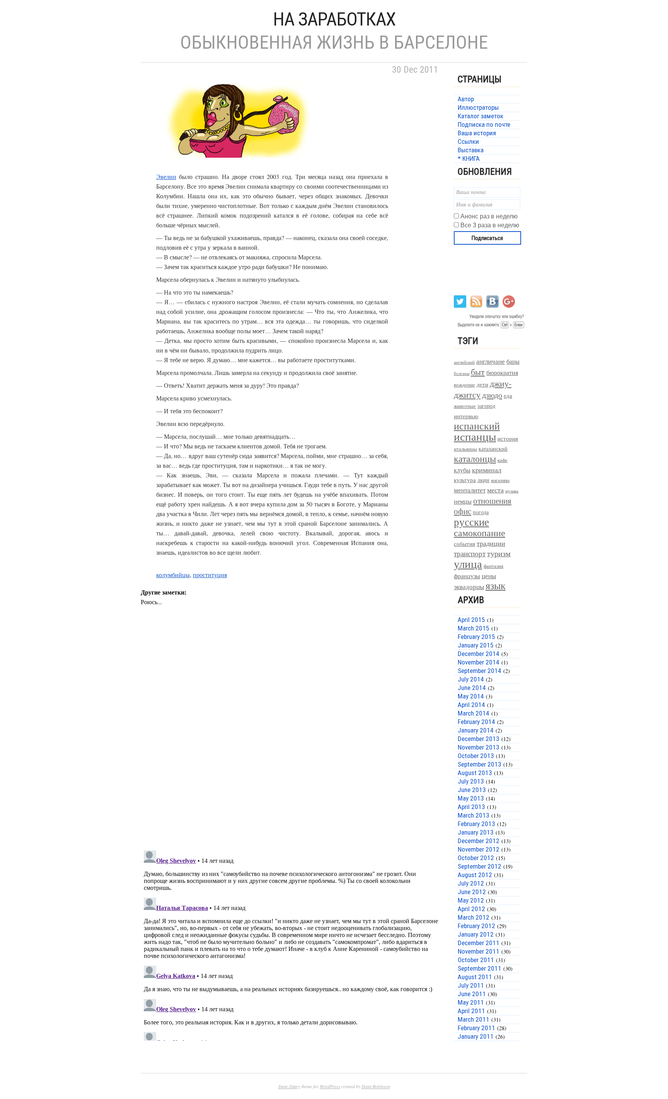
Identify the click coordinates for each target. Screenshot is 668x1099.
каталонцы (475, 458)
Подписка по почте (484, 124)
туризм (499, 553)
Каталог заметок (480, 116)
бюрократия (502, 372)
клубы (462, 470)
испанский (477, 425)
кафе (503, 460)
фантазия (493, 566)
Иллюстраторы (478, 107)
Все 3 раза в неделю (489, 225)
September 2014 (479, 671)
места (495, 490)
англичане (490, 361)
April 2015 (471, 620)
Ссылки (468, 141)
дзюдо (492, 395)
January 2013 (476, 832)
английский (464, 362)
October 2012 (476, 858)
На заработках (334, 19)
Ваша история (477, 133)
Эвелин (166, 176)
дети (482, 384)
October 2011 (476, 960)
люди (483, 480)
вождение (464, 385)
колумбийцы (173, 575)
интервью (466, 416)
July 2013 (471, 781)
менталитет (470, 490)
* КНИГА (469, 158)
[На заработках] (237, 167)
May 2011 (471, 1002)
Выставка (471, 150)
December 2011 (478, 943)
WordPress (330, 1086)
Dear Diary (289, 1086)
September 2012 (479, 866)
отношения (492, 500)
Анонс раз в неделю (489, 216)
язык (496, 585)
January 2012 (476, 934)
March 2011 (473, 1019)
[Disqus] (291, 743)
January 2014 (476, 730)
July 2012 (471, 883)
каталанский (493, 448)
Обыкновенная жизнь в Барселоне (334, 42)
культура (465, 480)
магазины (500, 480)
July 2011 (471, 985)
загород (486, 405)
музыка (511, 491)
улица (468, 563)
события (464, 543)
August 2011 (475, 977)
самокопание (479, 532)
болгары (461, 373)
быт (478, 371)
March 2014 (473, 713)
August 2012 (475, 875)
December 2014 (478, 654)
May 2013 (471, 798)
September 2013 (479, 764)
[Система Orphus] (489, 328)
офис (462, 511)
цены (489, 575)
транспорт (470, 553)
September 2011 (479, 968)
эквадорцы (469, 586)
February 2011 (476, 1028)
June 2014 (472, 688)
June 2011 (472, 994)
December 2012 (478, 841)
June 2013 (472, 790)
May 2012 (471, 900)
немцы (463, 501)
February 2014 (476, 722)
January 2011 (476, 1036)
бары (513, 361)
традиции (491, 543)
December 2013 (478, 739)
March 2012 (473, 917)
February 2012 (476, 926)
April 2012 (471, 909)
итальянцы (465, 448)
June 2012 (472, 892)
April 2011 (471, 1011)
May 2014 (471, 696)
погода (481, 512)
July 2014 (471, 679)
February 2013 (476, 824)
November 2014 (478, 662)
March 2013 (473, 815)
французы (467, 576)
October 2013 (476, 756)
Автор (466, 99)
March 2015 (473, 628)
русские (471, 521)
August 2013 (475, 773)
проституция (210, 575)
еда (508, 395)
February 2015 (476, 637)
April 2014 (471, 705)
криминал (486, 469)
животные (465, 406)
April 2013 (471, 807)
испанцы (475, 436)
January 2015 (476, 645)
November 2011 (478, 951)
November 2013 (478, 747)
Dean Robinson (375, 1086)
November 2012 (478, 849)
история (508, 438)
